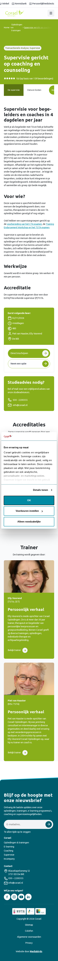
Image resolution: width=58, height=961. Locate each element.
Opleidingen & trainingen (16, 842)
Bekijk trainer (14, 650)
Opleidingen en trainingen (16, 27)
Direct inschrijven (19, 353)
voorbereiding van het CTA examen (24, 224)
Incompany (9, 858)
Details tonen (40, 490)
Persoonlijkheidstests (43, 3)
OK (29, 500)
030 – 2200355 (15, 878)
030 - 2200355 (20, 400)
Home (6, 27)
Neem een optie (18, 363)
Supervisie (9, 854)
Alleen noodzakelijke (29, 521)
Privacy (29, 943)
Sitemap (29, 925)
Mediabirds (36, 951)
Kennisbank (21, 3)
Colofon (29, 931)
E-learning (9, 846)
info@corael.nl (20, 405)
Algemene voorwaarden (29, 937)
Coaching (8, 850)
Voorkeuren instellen (27, 511)
